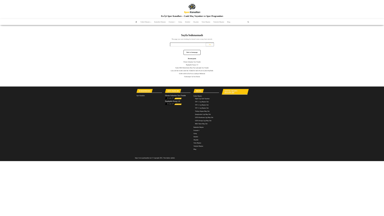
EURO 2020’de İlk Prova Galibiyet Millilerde (192, 73)
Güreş (180, 22)
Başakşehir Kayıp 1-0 (192, 65)
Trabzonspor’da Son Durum (192, 76)
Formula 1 (172, 22)
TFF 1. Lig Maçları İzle (202, 101)
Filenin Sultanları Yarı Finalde (192, 62)
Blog (228, 22)
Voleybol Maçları (218, 22)
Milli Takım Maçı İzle (201, 123)
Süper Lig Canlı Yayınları (202, 98)
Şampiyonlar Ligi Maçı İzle (203, 114)
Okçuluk (196, 22)
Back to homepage (192, 52)
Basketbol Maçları (160, 22)
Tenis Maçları (206, 22)
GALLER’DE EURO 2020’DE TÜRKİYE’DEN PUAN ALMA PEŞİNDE (192, 71)
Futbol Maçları (145, 22)
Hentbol (187, 22)
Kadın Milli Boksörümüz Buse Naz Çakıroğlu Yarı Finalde (192, 68)
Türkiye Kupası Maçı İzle (202, 111)
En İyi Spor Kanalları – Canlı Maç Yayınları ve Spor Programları (192, 16)
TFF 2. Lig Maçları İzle (202, 105)
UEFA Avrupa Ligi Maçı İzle (203, 120)
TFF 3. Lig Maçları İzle (202, 108)
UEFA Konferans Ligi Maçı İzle (204, 117)
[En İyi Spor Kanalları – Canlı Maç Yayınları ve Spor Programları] (136, 22)
